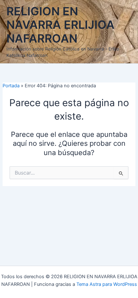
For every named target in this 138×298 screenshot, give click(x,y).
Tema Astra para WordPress (106, 284)
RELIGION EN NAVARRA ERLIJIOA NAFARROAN (60, 24)
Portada (11, 86)
